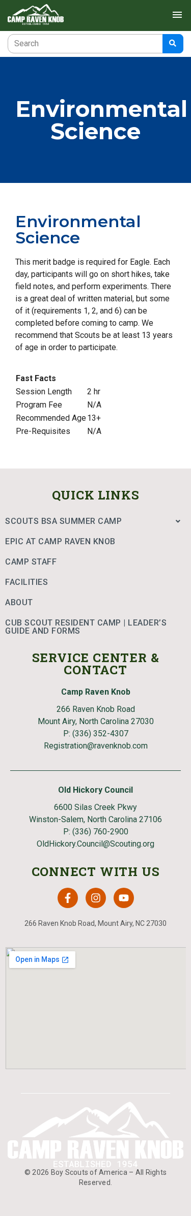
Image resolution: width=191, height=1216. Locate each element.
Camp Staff (31, 562)
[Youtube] (124, 898)
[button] (95, 521)
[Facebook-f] (68, 898)
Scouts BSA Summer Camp (63, 521)
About (19, 602)
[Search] (172, 43)
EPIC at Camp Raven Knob (60, 541)
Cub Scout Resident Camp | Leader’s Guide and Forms (86, 627)
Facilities (26, 582)
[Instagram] (96, 898)
